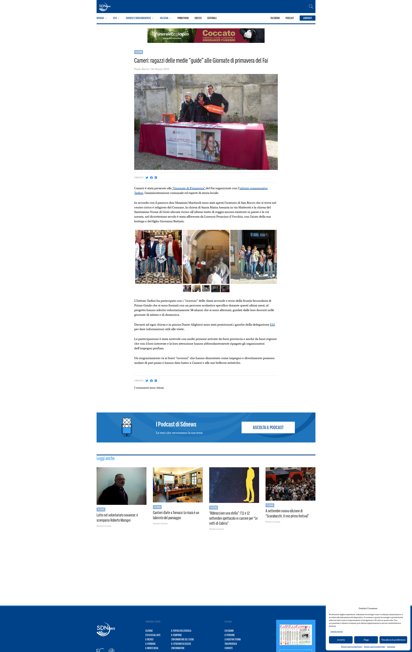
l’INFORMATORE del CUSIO (182, 639)
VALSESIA (164, 18)
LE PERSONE (230, 635)
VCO (115, 18)
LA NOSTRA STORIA (233, 639)
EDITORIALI (212, 18)
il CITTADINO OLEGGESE (181, 643)
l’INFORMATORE (177, 648)
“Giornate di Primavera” (189, 188)
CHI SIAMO (229, 630)
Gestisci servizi (337, 631)
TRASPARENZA (231, 643)
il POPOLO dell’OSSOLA (181, 630)
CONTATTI (229, 648)
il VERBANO (150, 643)
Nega (366, 639)
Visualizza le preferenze (393, 639)
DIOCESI (198, 18)
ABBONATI (307, 18)
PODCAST (290, 18)
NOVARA (100, 18)
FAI (272, 324)
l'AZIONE (138, 52)
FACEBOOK (275, 18)
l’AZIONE (149, 630)
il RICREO (149, 639)
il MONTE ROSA (151, 648)
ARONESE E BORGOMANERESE (138, 18)
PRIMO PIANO (183, 18)
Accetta (341, 639)
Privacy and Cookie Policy (351, 647)
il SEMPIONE (176, 635)
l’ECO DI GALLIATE (152, 635)
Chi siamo (391, 647)
